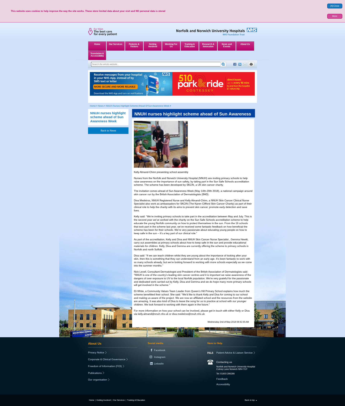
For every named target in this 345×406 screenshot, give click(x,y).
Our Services (115, 44)
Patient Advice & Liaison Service (234, 352)
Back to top (250, 400)
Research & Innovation (208, 45)
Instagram (159, 357)
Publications (95, 373)
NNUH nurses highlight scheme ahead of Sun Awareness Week (108, 117)
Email (244, 64)
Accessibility (223, 384)
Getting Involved (152, 45)
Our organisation (97, 379)
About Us (245, 44)
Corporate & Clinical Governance (106, 359)
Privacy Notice (96, 352)
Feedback (222, 378)
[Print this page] (251, 64)
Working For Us (171, 45)
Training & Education (190, 45)
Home (97, 44)
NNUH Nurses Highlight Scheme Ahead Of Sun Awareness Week (137, 106)
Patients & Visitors (134, 45)
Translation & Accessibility (97, 54)
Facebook (234, 64)
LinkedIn (239, 64)
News (101, 106)
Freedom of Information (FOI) (105, 366)
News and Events (227, 45)
